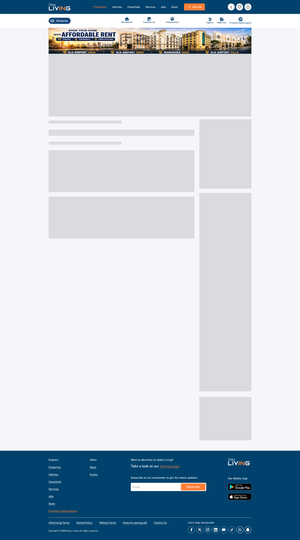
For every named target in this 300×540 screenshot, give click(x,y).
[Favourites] (239, 6)
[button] (59, 7)
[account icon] (247, 6)
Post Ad (197, 7)
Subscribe (193, 486)
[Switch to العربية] (231, 6)
